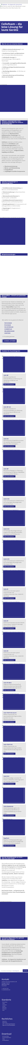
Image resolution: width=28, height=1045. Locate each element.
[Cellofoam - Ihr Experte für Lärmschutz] (11, 4)
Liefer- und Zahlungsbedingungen (8, 1023)
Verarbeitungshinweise (6, 1037)
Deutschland (4, 1002)
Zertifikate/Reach (5, 1040)
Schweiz (3, 1006)
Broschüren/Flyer (5, 1036)
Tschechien (4, 1004)
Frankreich (4, 1008)
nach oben (25, 970)
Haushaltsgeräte (16, 970)
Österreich (4, 1007)
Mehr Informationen (9, 384)
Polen (3, 1010)
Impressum (4, 1021)
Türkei (3, 1003)
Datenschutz (4, 1022)
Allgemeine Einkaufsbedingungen (8, 1025)
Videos (3, 1038)
